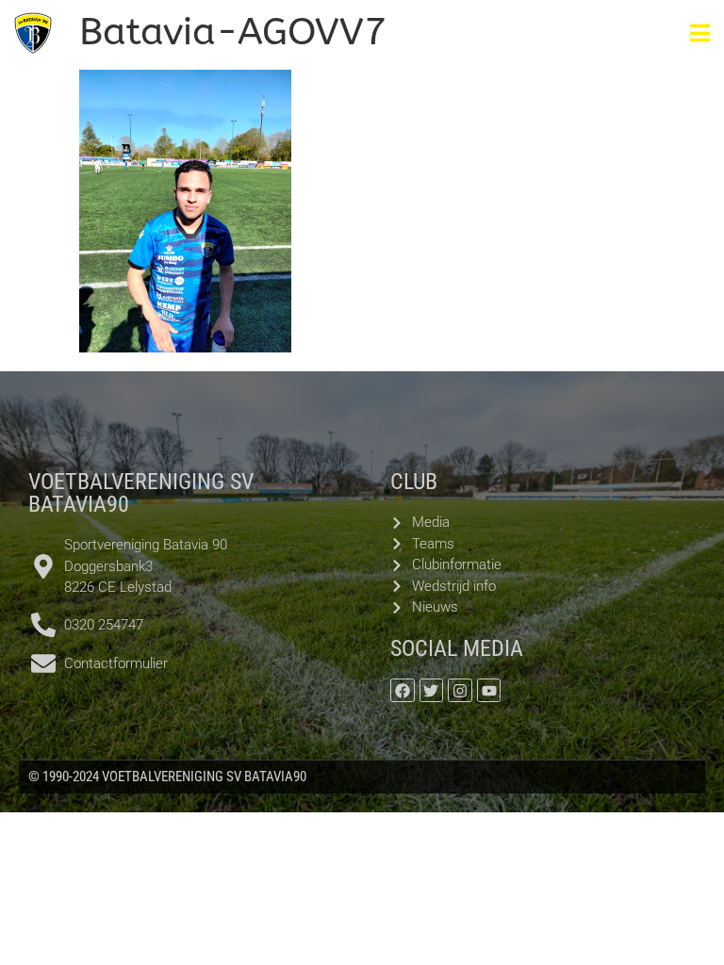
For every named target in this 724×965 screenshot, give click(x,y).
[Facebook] (402, 691)
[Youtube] (489, 691)
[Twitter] (432, 691)
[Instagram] (460, 691)
